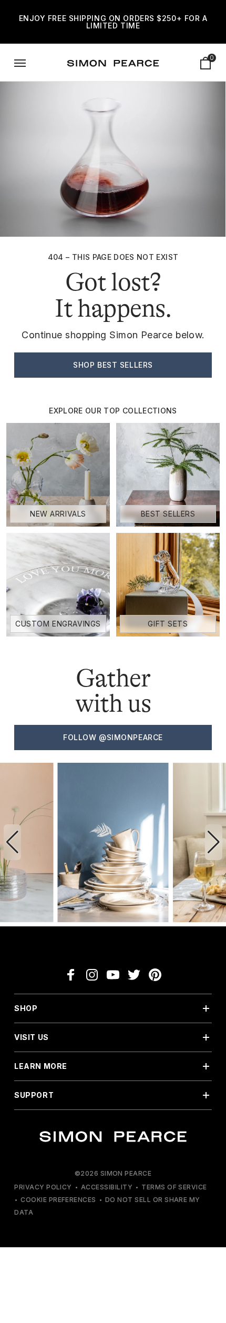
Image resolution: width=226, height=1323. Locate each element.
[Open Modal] (20, 63)
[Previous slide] (12, 842)
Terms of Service (174, 1187)
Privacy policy (43, 1187)
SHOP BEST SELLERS (113, 364)
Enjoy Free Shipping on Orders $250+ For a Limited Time (113, 22)
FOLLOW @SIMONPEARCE (113, 737)
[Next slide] (214, 842)
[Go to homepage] (113, 63)
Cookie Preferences (58, 1200)
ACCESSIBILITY (106, 1187)
